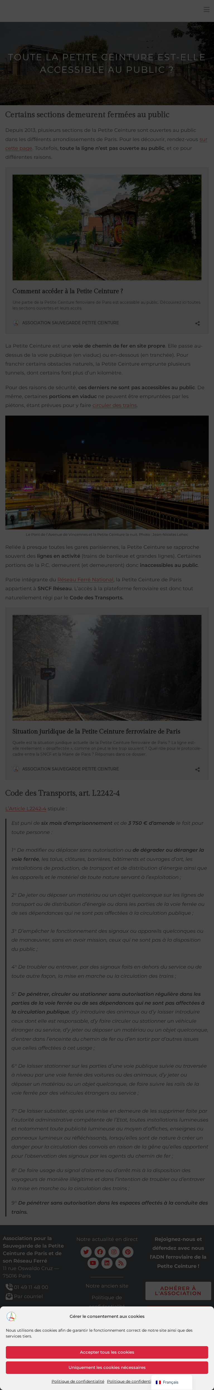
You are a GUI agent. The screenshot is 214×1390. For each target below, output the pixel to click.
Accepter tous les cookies (107, 1352)
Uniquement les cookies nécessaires (107, 1367)
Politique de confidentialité (78, 1381)
